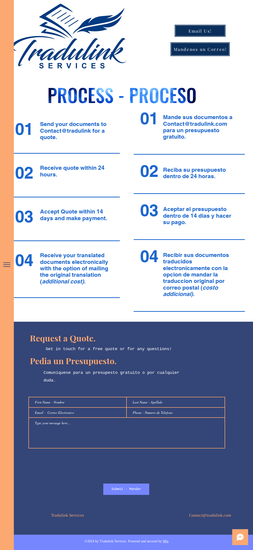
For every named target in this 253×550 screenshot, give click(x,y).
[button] (6, 264)
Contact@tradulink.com (195, 123)
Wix (166, 541)
